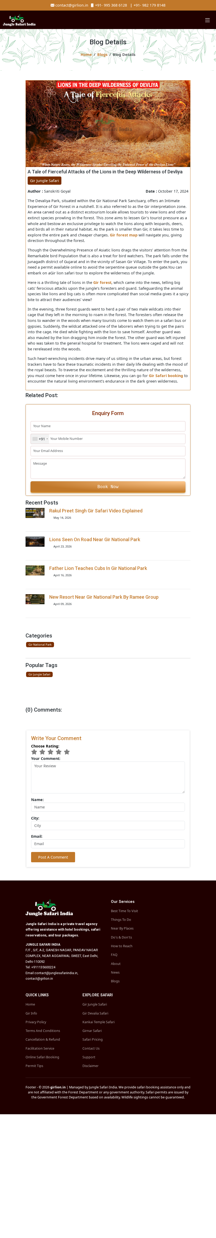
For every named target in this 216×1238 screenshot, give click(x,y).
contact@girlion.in (72, 5)
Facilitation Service (40, 1048)
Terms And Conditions (43, 1031)
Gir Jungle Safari (39, 674)
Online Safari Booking (42, 1057)
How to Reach (121, 946)
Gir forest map (124, 234)
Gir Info (31, 1013)
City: (35, 818)
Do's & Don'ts (121, 937)
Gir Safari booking (166, 375)
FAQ (114, 955)
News (115, 972)
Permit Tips (34, 1066)
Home (86, 54)
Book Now (108, 486)
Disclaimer (90, 1066)
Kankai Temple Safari (98, 1022)
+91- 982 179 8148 (146, 5)
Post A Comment (53, 857)
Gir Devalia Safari (95, 1013)
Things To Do (121, 920)
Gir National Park (40, 644)
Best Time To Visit (124, 911)
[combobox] (40, 439)
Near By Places (122, 928)
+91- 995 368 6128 (110, 5)
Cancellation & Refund (43, 1039)
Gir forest (102, 282)
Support (88, 1057)
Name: (37, 799)
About (116, 964)
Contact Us (91, 1048)
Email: (36, 836)
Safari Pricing (92, 1039)
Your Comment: (45, 758)
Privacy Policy (36, 1022)
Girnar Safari (92, 1031)
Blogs (102, 54)
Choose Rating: (45, 746)
